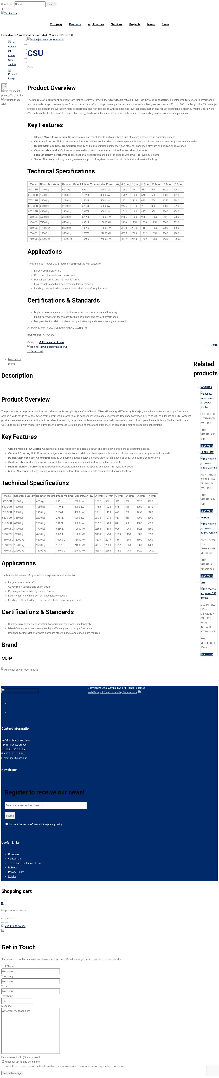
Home (4, 35)
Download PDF (59, 346)
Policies (12, 867)
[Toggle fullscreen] (25, 49)
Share (214, 344)
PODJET (206, 517)
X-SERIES (206, 387)
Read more (207, 445)
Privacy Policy (16, 872)
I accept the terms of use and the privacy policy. (35, 824)
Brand (11, 363)
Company (13, 854)
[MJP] (45, 39)
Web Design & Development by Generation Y (112, 692)
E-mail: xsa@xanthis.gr (14, 758)
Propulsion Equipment (30, 35)
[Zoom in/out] (25, 53)
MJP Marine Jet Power (56, 35)
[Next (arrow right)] (25, 62)
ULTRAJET (207, 452)
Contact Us (14, 858)
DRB (203, 582)
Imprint (12, 876)
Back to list (35, 351)
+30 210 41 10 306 (15, 926)
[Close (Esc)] (25, 40)
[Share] (25, 44)
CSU (35, 53)
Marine (13, 35)
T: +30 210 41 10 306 (13, 749)
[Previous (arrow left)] (25, 58)
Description (14, 359)
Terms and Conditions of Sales (25, 863)
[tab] (101, 359)
